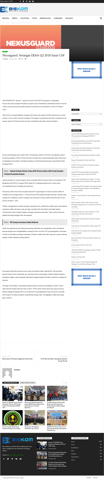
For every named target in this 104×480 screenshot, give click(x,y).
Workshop (58, 18)
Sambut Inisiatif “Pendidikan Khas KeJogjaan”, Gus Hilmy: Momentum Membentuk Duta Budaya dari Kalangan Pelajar (85, 180)
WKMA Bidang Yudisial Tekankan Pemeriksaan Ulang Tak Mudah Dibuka (85, 220)
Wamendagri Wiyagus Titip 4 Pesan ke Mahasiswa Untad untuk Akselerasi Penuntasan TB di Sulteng (85, 213)
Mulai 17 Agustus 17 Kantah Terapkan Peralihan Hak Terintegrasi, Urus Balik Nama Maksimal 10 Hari (84, 263)
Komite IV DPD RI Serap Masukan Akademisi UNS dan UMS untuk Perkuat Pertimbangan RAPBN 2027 (85, 135)
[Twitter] (23, 1)
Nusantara (24, 18)
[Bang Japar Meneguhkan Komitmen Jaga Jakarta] (35, 417)
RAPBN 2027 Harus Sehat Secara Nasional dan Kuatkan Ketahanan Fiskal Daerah (56, 428)
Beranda (5, 18)
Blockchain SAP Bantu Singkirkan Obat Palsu (17, 359)
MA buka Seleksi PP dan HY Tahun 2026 (81, 245)
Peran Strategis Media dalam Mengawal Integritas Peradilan (85, 155)
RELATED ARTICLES (10, 382)
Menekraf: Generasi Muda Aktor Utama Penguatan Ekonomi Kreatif (86, 196)
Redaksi (6, 59)
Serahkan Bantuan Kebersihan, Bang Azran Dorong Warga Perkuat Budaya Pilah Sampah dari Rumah (85, 149)
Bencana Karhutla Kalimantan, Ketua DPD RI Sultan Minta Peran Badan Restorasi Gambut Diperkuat (85, 142)
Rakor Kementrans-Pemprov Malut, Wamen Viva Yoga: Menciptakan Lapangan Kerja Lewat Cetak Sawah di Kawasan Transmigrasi (86, 205)
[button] (101, 18)
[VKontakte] (30, 1)
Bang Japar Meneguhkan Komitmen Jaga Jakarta (83, 160)
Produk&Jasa (45, 18)
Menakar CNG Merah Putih (78, 257)
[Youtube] (33, 1)
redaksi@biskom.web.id (16, 455)
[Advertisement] (34, 76)
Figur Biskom (75, 457)
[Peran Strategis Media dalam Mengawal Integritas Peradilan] (12, 417)
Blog (72, 450)
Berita (14, 18)
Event (73, 444)
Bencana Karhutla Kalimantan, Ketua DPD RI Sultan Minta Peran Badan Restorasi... (57, 454)
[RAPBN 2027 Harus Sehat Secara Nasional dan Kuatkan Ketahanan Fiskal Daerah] (57, 417)
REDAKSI (89, 477)
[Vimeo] (26, 1)
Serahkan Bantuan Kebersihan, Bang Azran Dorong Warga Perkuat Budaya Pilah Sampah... (57, 464)
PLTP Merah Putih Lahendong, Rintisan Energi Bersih (54, 360)
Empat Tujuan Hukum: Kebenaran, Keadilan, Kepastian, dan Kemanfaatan (85, 239)
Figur (34, 18)
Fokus (73, 460)
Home (3, 22)
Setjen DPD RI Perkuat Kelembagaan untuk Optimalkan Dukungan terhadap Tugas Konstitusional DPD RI (84, 173)
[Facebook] (20, 1)
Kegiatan (69, 18)
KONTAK (95, 477)
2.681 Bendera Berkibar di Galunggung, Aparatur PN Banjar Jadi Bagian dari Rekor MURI (86, 251)
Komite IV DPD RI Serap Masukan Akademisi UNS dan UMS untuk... (56, 444)
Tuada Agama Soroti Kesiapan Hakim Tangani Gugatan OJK (86, 226)
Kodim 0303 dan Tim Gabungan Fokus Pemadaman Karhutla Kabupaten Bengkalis (86, 232)
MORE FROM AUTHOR (27, 382)
